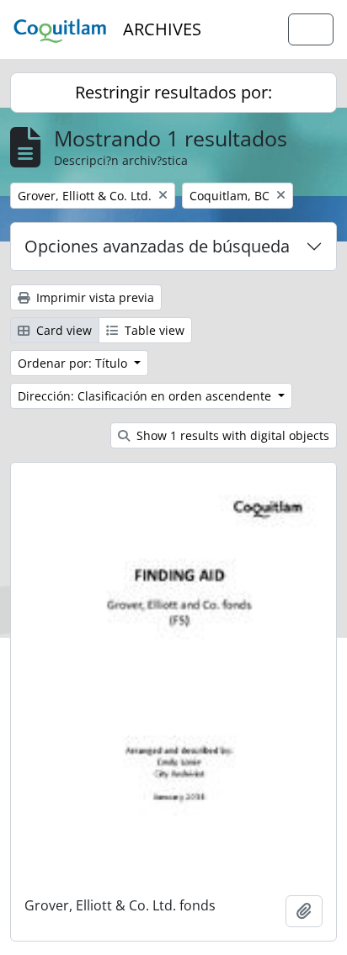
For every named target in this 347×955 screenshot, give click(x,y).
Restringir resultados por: (173, 92)
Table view (152, 330)
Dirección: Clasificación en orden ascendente (146, 396)
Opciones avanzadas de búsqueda (157, 246)
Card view (62, 330)
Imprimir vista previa (93, 297)
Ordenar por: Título (74, 363)
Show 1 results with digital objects (231, 435)
